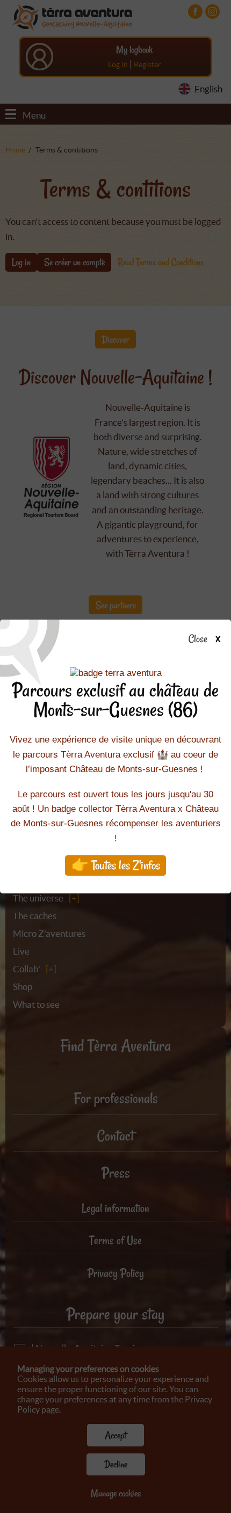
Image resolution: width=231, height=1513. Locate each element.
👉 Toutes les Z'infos (115, 865)
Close (198, 639)
